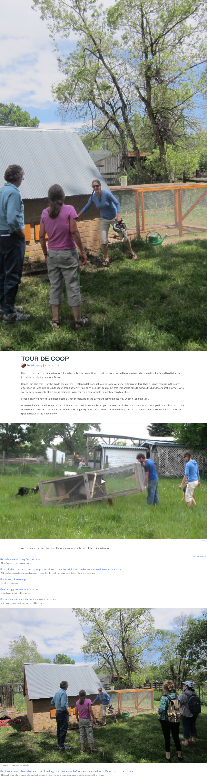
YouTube (203, 540)
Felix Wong (36, 365)
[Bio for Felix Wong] (23, 367)
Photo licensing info (199, 556)
